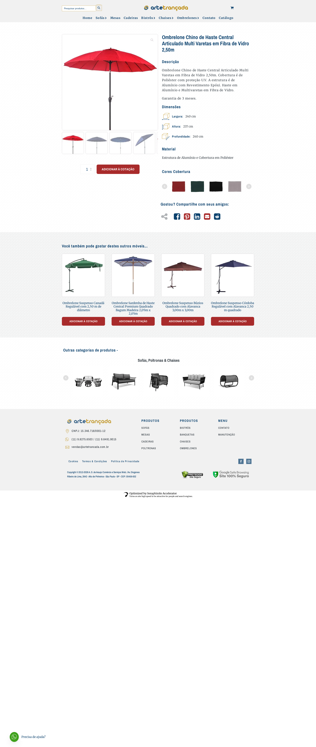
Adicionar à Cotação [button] (83, 321)
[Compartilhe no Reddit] (217, 216)
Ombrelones (187, 18)
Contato (209, 18)
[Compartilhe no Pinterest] (187, 216)
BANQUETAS (187, 434)
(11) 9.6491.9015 (105, 439)
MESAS (145, 434)
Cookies (73, 461)
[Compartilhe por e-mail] (207, 216)
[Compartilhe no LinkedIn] (197, 216)
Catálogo (226, 18)
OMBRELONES (188, 448)
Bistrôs (147, 18)
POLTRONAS (148, 448)
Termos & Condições (94, 461)
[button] (152, 40)
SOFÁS (145, 427)
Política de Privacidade (125, 461)
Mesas (115, 18)
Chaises (165, 18)
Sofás (100, 18)
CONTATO (223, 427)
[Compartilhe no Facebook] (177, 216)
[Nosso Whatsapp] (68, 439)
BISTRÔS (185, 427)
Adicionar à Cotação (118, 169)
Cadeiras (131, 18)
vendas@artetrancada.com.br (90, 447)
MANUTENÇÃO (226, 434)
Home (87, 18)
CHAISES (185, 441)
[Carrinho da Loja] (232, 7)
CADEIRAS (147, 441)
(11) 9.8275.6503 (82, 439)
